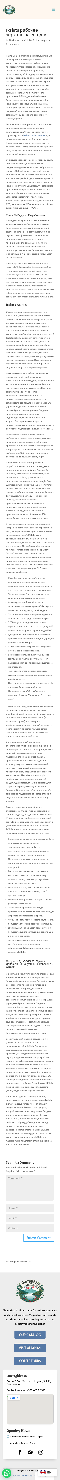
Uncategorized (43, 40)
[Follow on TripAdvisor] (30, 1452)
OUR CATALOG (30, 1334)
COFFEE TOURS (30, 1361)
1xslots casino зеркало (34, 135)
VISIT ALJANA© (30, 1347)
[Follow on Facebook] (19, 1452)
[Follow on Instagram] (40, 1452)
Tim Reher (14, 40)
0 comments (12, 44)
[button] (6, 1473)
